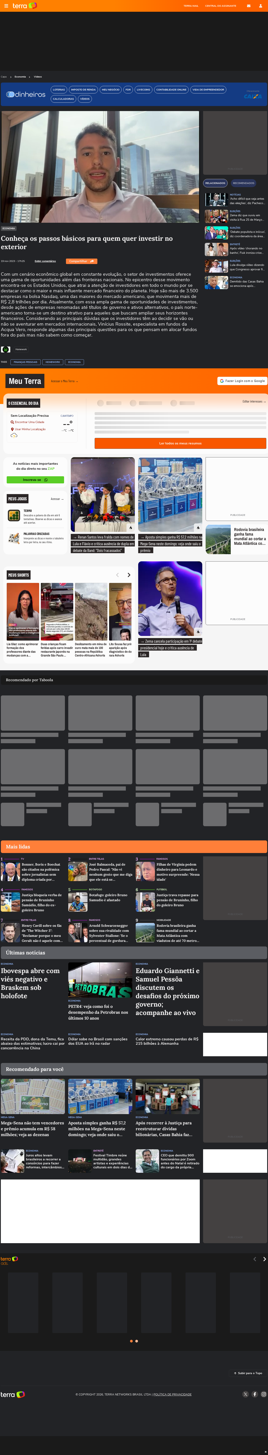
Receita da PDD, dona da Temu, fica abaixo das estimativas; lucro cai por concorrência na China (33, 1044)
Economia (20, 76)
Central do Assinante (220, 6)
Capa (4, 76)
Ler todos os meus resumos (180, 443)
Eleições (235, 211)
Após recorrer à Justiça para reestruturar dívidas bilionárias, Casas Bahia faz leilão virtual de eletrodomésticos (164, 1129)
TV (22, 859)
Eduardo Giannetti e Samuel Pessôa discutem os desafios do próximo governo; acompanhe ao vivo (168, 992)
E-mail (248, 6)
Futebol (162, 889)
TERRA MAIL (191, 6)
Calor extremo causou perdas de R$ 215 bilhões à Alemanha (167, 1041)
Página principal (25, 6)
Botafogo (95, 889)
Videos (38, 76)
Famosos (162, 859)
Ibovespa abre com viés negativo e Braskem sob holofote (30, 983)
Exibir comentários (45, 261)
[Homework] (6, 349)
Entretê (235, 244)
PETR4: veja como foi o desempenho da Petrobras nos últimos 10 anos (98, 1012)
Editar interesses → (254, 401)
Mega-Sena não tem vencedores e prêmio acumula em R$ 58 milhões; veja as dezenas (32, 1128)
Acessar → (57, 499)
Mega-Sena (7, 1117)
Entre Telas (96, 859)
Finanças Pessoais (25, 362)
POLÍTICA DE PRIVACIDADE (172, 1395)
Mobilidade (164, 920)
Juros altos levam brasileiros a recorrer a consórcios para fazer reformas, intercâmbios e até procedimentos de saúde (45, 1161)
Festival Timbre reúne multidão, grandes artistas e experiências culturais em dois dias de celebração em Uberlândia (112, 1161)
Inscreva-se (32, 480)
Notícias (235, 194)
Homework (53, 362)
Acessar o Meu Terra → (65, 381)
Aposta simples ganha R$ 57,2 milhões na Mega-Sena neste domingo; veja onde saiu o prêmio (97, 1129)
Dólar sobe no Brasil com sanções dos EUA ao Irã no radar (98, 1041)
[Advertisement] (235, 1044)
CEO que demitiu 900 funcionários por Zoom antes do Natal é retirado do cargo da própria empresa (180, 1161)
